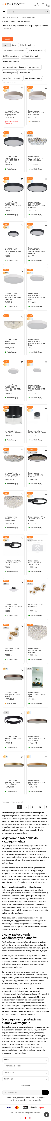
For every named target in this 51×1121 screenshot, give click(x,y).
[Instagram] (30, 1118)
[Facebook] (21, 1118)
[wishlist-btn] (22, 88)
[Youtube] (25, 1118)
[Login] (43, 4)
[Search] (47, 11)
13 (40, 807)
